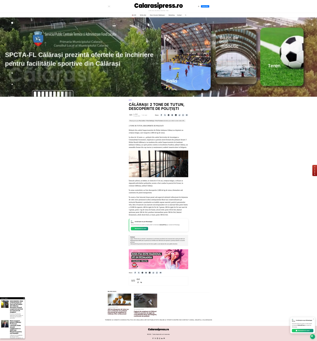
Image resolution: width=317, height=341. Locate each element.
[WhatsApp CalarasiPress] (312, 336)
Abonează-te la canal (140, 228)
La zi (130, 100)
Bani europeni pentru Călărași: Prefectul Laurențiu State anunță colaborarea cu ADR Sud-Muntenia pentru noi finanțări (16, 327)
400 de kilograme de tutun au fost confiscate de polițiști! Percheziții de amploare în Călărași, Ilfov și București (118, 312)
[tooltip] (161, 115)
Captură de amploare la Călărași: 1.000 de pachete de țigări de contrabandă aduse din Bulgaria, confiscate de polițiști (145, 314)
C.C (136, 114)
